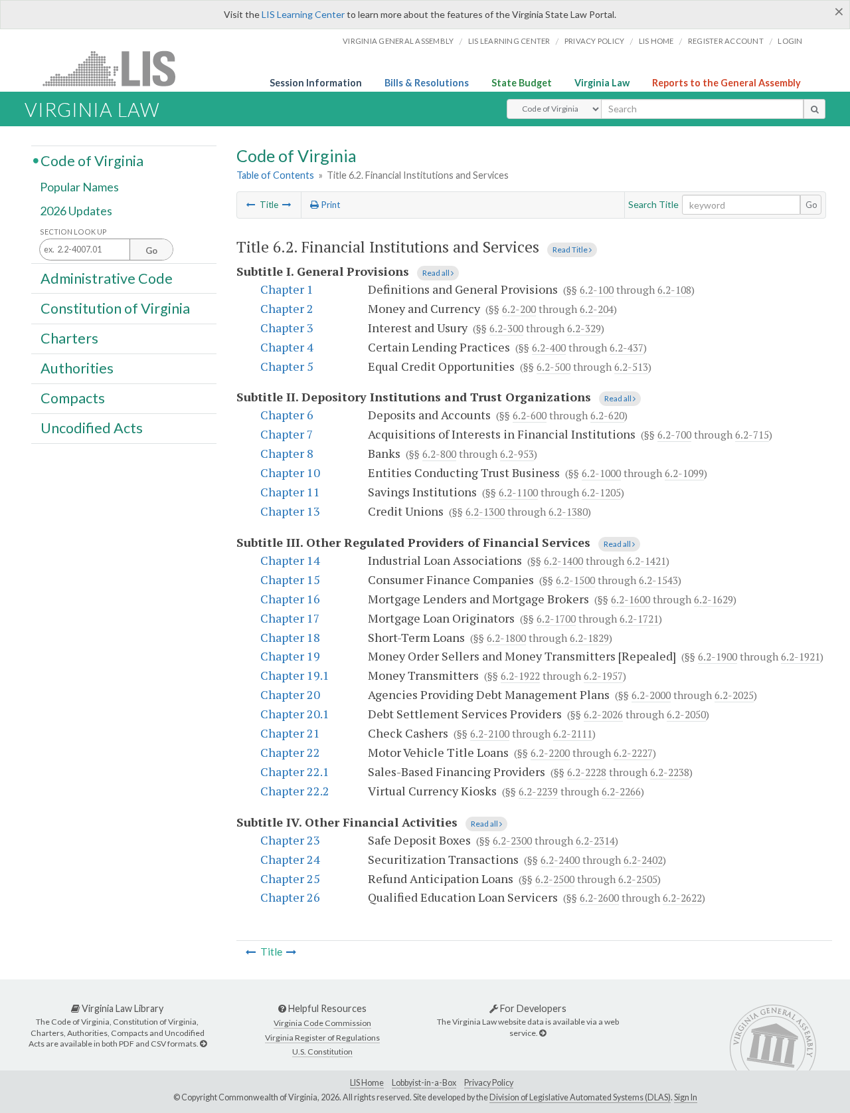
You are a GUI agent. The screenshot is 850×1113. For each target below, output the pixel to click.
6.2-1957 (603, 675)
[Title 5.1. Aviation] (251, 204)
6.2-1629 (713, 599)
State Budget (521, 82)
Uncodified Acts (92, 428)
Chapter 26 (290, 897)
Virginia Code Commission (322, 1023)
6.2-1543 (658, 580)
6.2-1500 (575, 580)
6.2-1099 (684, 473)
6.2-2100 (489, 733)
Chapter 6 (286, 415)
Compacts (73, 398)
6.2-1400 (563, 560)
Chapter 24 (290, 859)
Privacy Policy (594, 41)
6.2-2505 (637, 879)
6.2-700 (674, 434)
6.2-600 (530, 415)
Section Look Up (73, 231)
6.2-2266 (621, 791)
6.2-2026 (603, 714)
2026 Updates (76, 210)
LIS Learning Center (303, 14)
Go (811, 204)
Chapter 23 (290, 840)
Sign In (685, 1097)
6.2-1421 (646, 560)
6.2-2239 (538, 791)
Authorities (77, 368)
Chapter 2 (286, 308)
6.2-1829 (589, 638)
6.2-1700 (556, 618)
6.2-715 (752, 434)
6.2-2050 (686, 714)
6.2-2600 (599, 897)
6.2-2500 (554, 879)
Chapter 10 (290, 472)
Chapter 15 (290, 579)
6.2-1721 (639, 618)
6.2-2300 (512, 840)
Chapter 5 (286, 366)
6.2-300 (506, 328)
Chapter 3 (286, 328)
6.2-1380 (568, 511)
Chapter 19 (290, 656)
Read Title (570, 249)
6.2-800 (439, 453)
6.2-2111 (572, 733)
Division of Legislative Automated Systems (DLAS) (580, 1097)
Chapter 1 (286, 289)
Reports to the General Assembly (726, 82)
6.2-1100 (518, 492)
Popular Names (79, 187)
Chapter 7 (286, 434)
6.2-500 (553, 366)
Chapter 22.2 (294, 791)
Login (790, 41)
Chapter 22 (290, 752)
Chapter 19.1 (294, 675)
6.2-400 (549, 347)
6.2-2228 (586, 772)
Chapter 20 (290, 694)
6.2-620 (607, 415)
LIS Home (367, 1083)
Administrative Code (107, 277)
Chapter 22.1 (294, 771)
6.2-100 (597, 289)
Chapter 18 (290, 637)
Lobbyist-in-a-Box (424, 1083)
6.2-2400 (560, 859)
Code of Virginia (92, 160)
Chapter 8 (286, 453)
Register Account (726, 41)
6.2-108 (674, 289)
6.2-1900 (717, 656)
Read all (436, 273)
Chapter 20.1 (294, 714)
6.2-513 (631, 366)
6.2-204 (597, 309)
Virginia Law (602, 82)
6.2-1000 (601, 473)
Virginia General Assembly (398, 41)
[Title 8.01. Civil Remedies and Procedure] (287, 204)
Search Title (653, 204)
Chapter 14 (290, 560)
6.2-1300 (485, 511)
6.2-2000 (651, 695)
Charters (69, 338)
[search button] (814, 109)
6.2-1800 (506, 638)
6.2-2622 (682, 897)
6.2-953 (517, 453)
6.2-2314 (595, 840)
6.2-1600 (630, 599)
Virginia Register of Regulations (322, 1038)
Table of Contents (275, 175)
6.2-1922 (520, 675)
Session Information (316, 82)
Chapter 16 (290, 599)
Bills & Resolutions (426, 82)
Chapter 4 (286, 347)
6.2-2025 (734, 695)
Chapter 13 (290, 511)
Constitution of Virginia (115, 307)
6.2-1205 (601, 492)
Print (329, 204)
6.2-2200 (550, 752)
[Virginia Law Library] (203, 1044)
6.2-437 (626, 347)
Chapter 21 (290, 733)
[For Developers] (542, 1033)
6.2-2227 (633, 752)
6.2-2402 (643, 859)
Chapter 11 (290, 492)
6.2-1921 (800, 656)
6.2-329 (584, 328)
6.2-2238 (669, 772)
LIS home (656, 41)
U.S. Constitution (322, 1052)
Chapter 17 (290, 618)
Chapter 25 (290, 878)
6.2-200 (519, 309)
